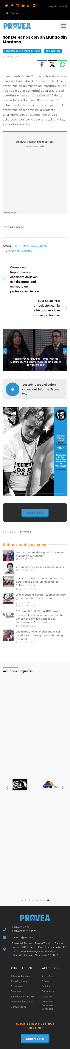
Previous (5, 351)
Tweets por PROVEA (17, 532)
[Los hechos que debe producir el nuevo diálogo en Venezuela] (8, 555)
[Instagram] (17, 5)
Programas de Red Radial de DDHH (22, 51)
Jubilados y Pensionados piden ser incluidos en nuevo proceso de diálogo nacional (40, 635)
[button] (63, 26)
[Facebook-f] (12, 5)
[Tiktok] (28, 5)
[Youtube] (23, 5)
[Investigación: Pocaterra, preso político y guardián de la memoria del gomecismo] (8, 598)
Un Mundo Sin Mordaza (18, 250)
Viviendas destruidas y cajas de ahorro (40, 567)
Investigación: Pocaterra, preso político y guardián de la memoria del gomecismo (41, 598)
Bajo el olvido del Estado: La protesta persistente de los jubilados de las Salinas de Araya (39, 581)
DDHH (18, 245)
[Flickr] (34, 5)
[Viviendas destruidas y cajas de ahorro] (8, 568)
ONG (25, 245)
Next (65, 351)
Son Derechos (53, 51)
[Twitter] (6, 5)
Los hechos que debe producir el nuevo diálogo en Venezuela (40, 553)
